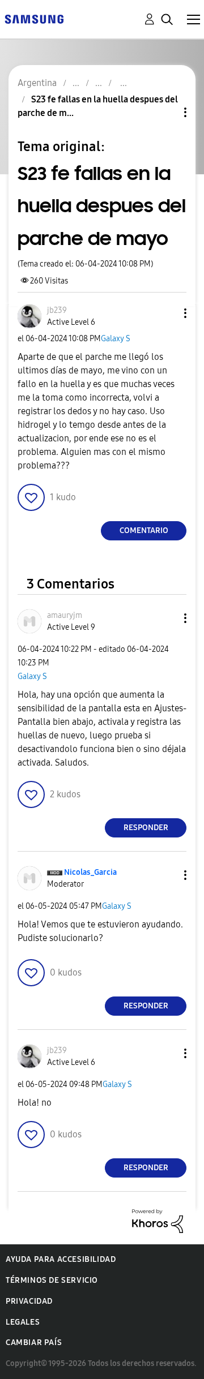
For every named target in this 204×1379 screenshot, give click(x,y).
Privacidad (29, 1301)
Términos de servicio (52, 1280)
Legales (23, 1322)
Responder (146, 827)
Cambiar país (34, 1342)
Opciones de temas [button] (166, 112)
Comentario (144, 530)
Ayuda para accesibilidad (61, 1259)
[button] (166, 313)
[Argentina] (34, 18)
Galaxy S (115, 338)
